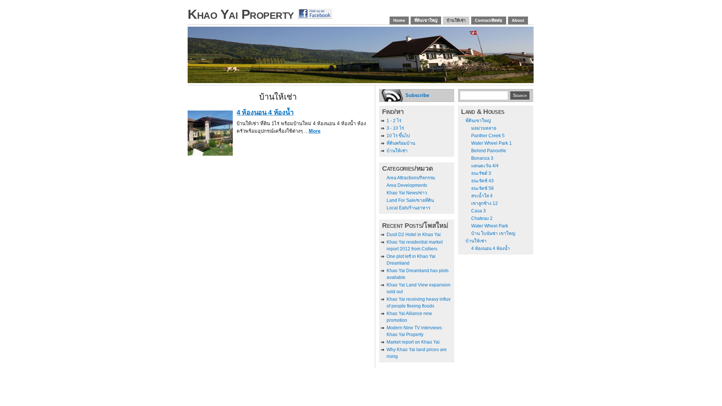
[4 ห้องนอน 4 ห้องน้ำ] (210, 154)
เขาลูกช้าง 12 (484, 203)
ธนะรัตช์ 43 (482, 180)
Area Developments (407, 185)
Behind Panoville (488, 150)
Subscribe (417, 95)
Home (399, 20)
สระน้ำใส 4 (482, 195)
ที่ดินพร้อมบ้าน (401, 143)
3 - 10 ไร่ (395, 128)
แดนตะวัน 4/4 (485, 165)
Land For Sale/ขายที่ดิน (410, 200)
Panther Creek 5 (488, 135)
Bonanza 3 (482, 158)
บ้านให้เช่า (456, 20)
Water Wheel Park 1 (491, 143)
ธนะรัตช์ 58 (482, 188)
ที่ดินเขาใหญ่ (425, 20)
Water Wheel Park (489, 226)
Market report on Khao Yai (413, 342)
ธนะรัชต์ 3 (481, 173)
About (518, 20)
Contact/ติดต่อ (488, 20)
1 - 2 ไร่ (394, 120)
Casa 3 (478, 211)
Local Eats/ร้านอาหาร (408, 208)
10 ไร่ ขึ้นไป (398, 135)
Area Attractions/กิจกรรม (411, 177)
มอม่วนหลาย (483, 128)
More (314, 131)
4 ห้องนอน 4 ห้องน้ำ (265, 112)
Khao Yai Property (241, 14)
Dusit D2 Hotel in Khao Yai (414, 234)
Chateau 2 (482, 218)
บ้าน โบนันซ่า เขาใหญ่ (493, 233)
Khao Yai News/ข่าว (407, 192)
